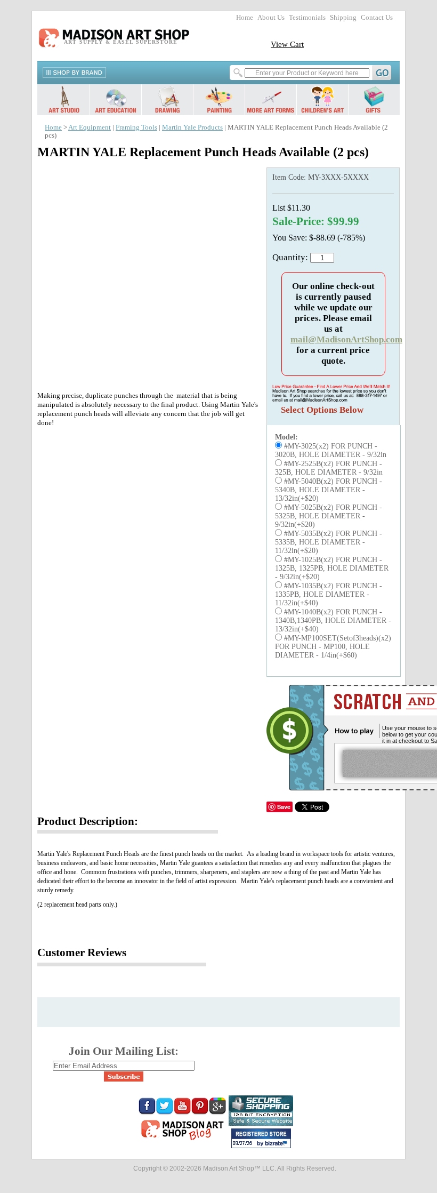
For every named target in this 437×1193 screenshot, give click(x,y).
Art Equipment (89, 127)
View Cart (287, 44)
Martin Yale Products (192, 127)
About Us (271, 17)
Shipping (343, 17)
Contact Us (377, 17)
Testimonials (307, 17)
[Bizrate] (277, 1144)
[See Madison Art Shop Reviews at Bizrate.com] (261, 1138)
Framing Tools (136, 127)
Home (244, 17)
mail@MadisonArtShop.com (346, 339)
